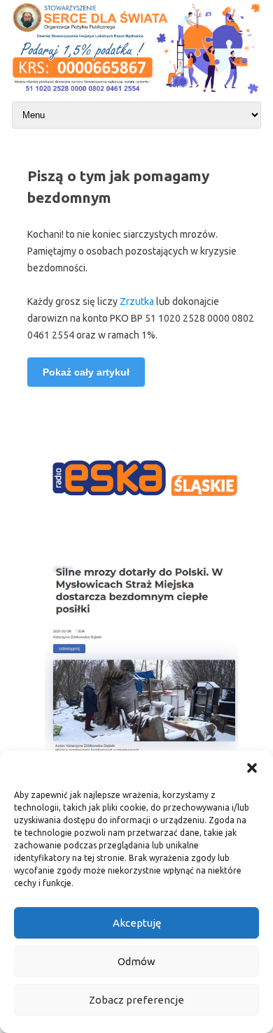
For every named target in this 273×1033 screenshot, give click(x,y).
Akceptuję (137, 923)
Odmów (136, 961)
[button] (252, 768)
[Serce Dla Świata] (136, 95)
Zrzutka (138, 301)
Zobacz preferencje (136, 1000)
